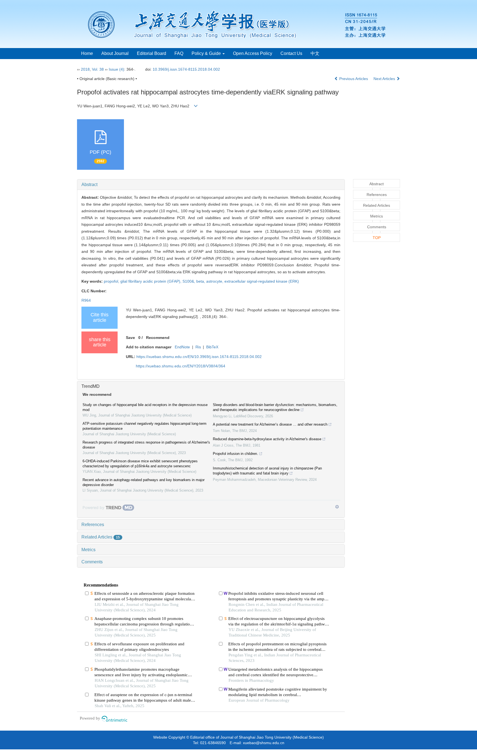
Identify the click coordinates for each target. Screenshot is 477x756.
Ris (198, 347)
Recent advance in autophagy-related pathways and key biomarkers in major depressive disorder (144, 482)
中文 (315, 53)
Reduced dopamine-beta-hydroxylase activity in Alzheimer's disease (267, 439)
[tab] (210, 184)
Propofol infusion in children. (235, 454)
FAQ (178, 53)
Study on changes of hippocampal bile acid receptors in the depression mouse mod (145, 407)
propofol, (112, 281)
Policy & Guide (207, 53)
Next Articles (384, 78)
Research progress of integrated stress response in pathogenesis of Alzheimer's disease (146, 444)
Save (130, 337)
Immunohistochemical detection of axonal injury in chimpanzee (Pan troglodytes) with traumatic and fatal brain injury (267, 470)
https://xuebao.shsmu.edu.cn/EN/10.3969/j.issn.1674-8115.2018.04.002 (199, 356)
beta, (201, 281)
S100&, (189, 281)
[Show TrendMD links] (337, 507)
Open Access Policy (252, 53)
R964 (86, 300)
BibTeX (212, 347)
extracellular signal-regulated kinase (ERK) (261, 281)
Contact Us (291, 53)
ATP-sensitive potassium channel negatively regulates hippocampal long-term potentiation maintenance (144, 426)
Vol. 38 (98, 69)
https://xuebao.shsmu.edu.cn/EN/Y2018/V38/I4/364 (180, 366)
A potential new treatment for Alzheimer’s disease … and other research (270, 424)
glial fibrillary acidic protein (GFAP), (151, 281)
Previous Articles (353, 78)
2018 (85, 69)
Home (87, 53)
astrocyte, (215, 281)
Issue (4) (116, 69)
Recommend (157, 337)
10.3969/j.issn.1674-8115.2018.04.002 (186, 69)
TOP (377, 237)
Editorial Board (151, 53)
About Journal (115, 53)
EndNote (182, 347)
